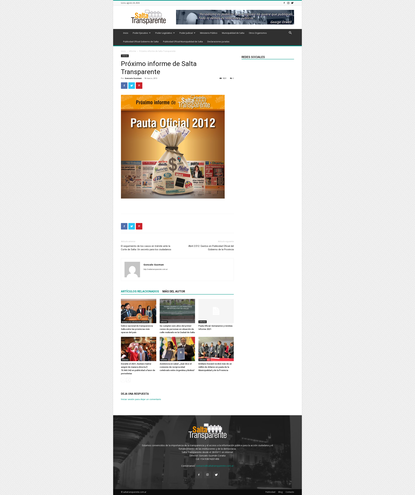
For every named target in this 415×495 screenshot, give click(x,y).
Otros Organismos (258, 32)
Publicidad (270, 492)
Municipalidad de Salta (233, 32)
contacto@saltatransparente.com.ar (215, 465)
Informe (132, 51)
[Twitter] (292, 3)
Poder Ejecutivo (140, 32)
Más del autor (173, 291)
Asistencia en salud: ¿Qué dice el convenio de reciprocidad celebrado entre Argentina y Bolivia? (177, 367)
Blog (280, 492)
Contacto (290, 492)
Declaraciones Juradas (218, 41)
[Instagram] (288, 3)
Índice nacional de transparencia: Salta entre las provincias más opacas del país (137, 329)
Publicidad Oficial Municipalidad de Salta (183, 41)
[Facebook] (284, 3)
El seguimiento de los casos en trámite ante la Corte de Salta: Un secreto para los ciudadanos (146, 248)
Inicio (125, 32)
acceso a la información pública (135, 322)
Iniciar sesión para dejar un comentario (141, 399)
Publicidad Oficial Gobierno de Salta (141, 41)
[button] (290, 33)
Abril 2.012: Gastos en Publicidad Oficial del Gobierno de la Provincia (211, 248)
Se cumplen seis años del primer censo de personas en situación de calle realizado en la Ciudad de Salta (177, 329)
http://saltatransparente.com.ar (155, 269)
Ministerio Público (208, 32)
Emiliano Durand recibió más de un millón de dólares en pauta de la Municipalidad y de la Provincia (215, 367)
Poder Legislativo (163, 32)
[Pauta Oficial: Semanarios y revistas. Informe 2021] (216, 311)
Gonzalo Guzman (133, 78)
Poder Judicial (186, 32)
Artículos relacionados (140, 291)
